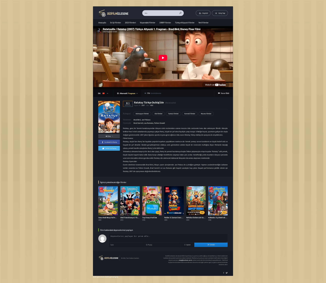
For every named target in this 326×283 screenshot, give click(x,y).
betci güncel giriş (111, 277)
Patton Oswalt (159, 123)
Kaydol (205, 13)
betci (103, 277)
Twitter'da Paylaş (110, 148)
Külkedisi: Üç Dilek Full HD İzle (219, 217)
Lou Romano (148, 123)
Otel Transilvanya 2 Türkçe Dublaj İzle (134, 217)
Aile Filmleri (158, 114)
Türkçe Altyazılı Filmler (184, 22)
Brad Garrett (138, 123)
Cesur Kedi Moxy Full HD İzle (108, 217)
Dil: (99, 93)
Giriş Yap (221, 13)
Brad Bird (137, 120)
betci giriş (96, 277)
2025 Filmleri (130, 22)
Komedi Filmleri (189, 114)
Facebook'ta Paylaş (110, 142)
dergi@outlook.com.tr (185, 260)
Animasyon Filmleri (142, 114)
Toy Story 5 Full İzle (149, 217)
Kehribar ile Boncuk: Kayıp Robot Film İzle (202, 217)
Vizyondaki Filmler (147, 22)
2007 (143, 105)
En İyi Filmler (115, 22)
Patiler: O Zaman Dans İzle (174, 217)
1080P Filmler (165, 22)
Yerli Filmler (203, 22)
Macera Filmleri (206, 114)
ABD (151, 105)
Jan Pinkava (145, 120)
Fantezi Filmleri (173, 114)
